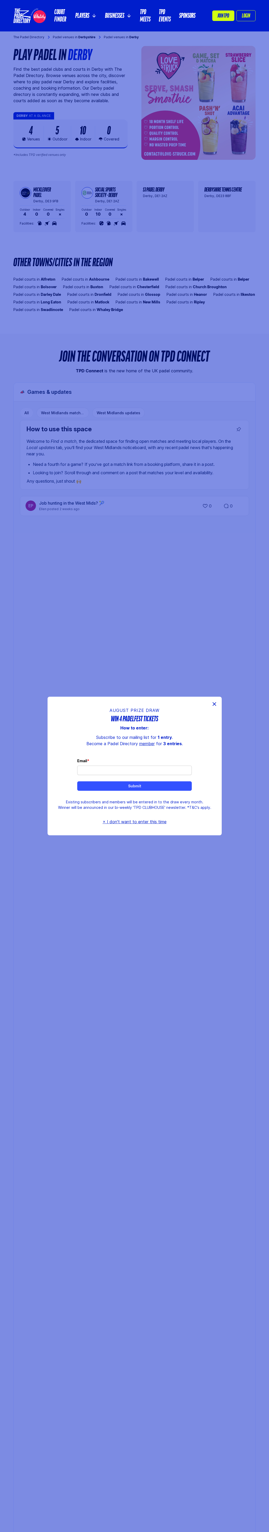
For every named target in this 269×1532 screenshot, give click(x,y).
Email (82, 761)
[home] (29, 15)
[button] (86, 16)
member (147, 743)
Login (246, 15)
